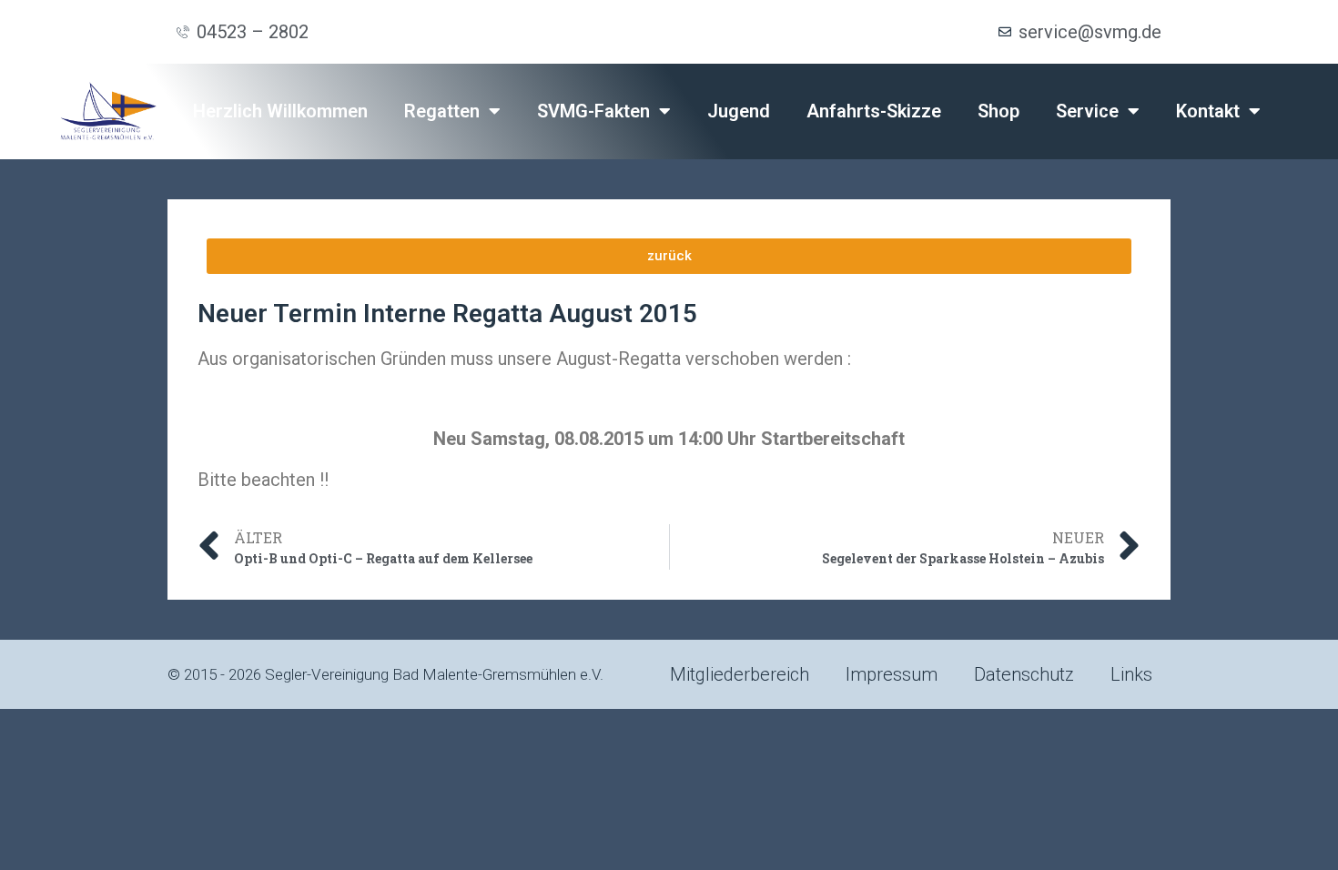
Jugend (738, 111)
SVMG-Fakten (593, 111)
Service (1087, 111)
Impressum (892, 674)
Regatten (442, 111)
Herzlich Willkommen (280, 111)
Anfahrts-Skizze (873, 111)
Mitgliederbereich (739, 674)
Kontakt (1208, 111)
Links (1131, 674)
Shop (998, 111)
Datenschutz (1024, 674)
